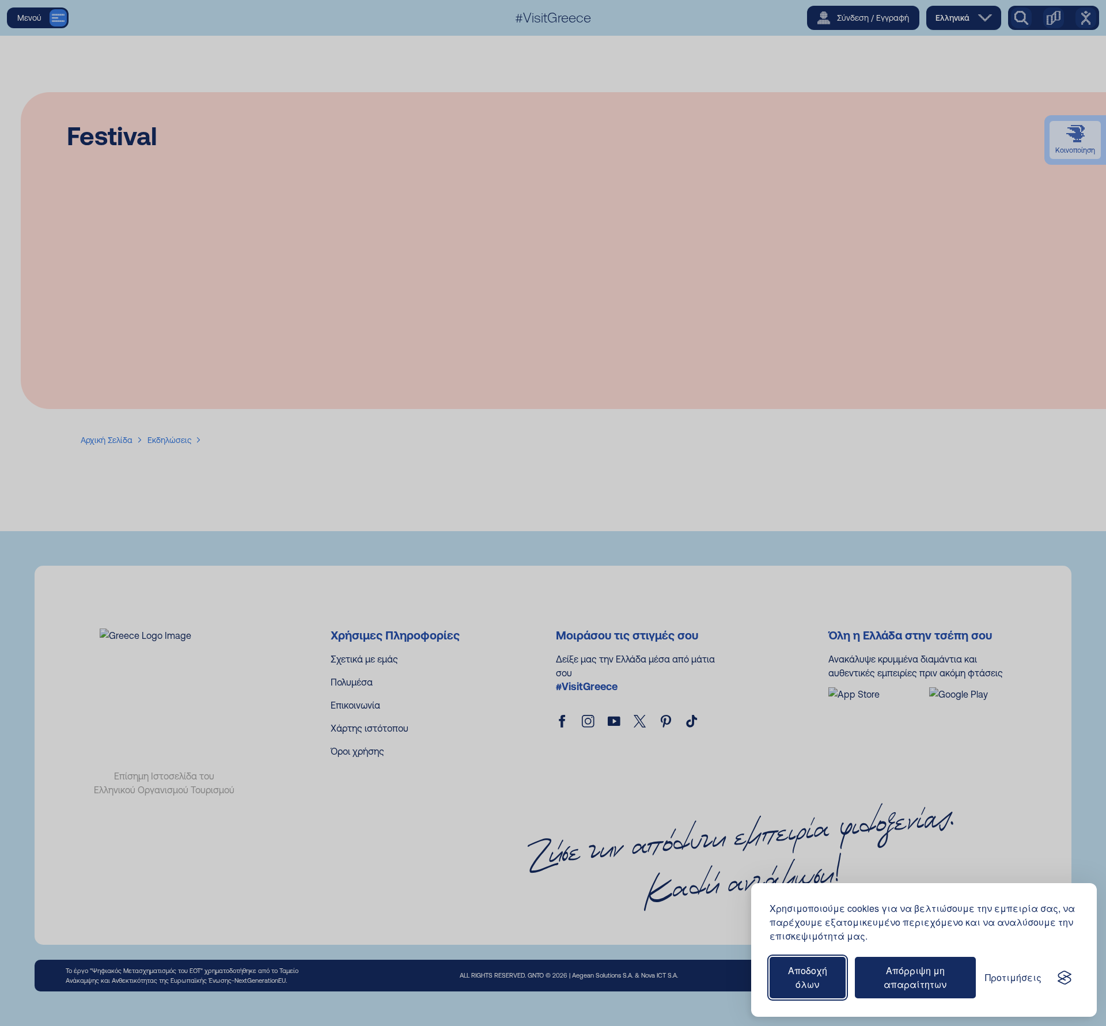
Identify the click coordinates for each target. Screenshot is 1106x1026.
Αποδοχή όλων (807, 977)
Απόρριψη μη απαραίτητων (915, 977)
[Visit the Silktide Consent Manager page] (1064, 977)
